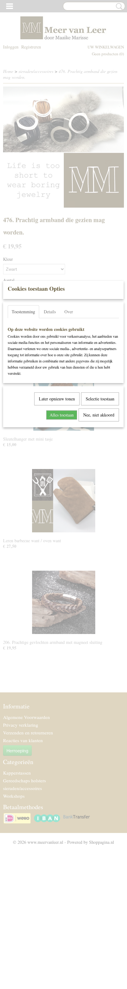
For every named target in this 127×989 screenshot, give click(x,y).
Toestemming (23, 312)
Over (68, 312)
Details (50, 312)
